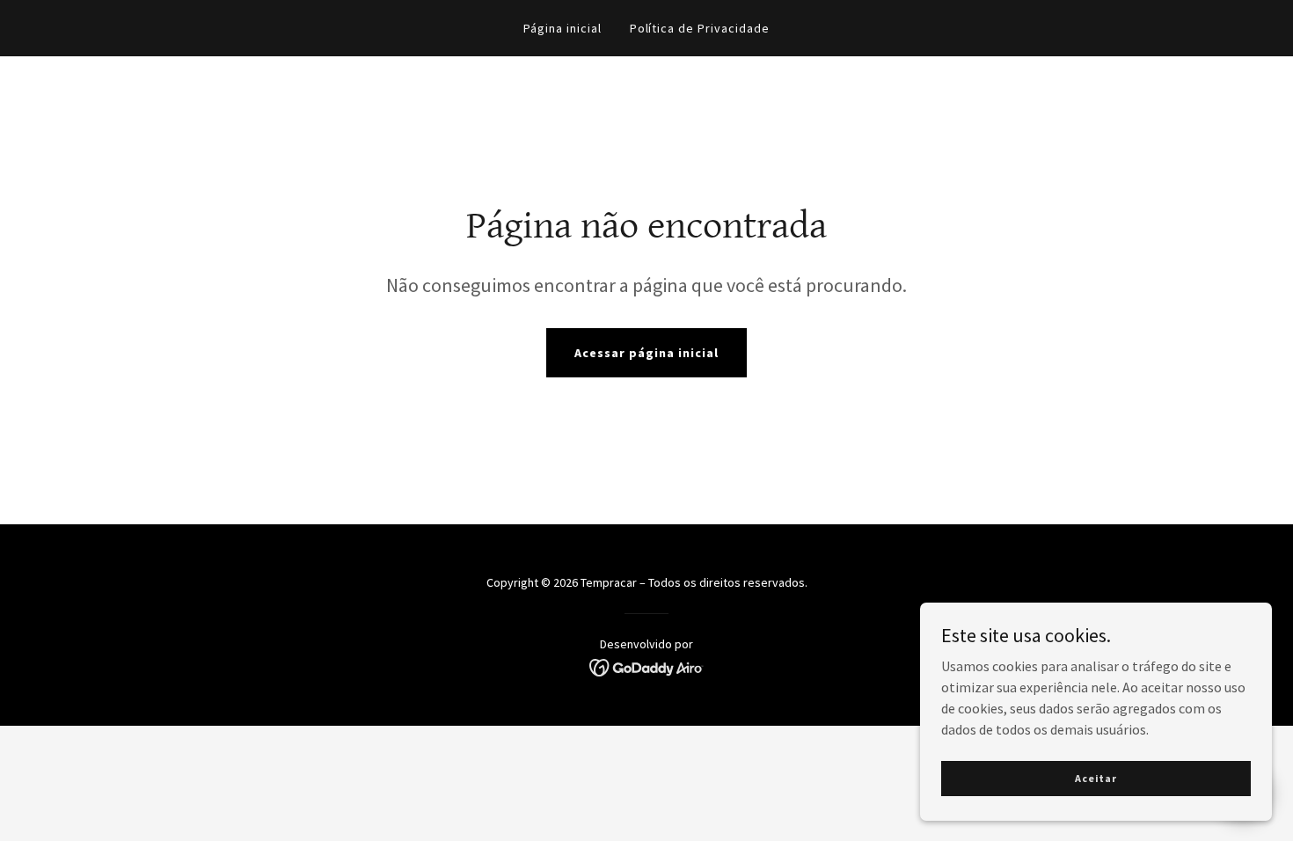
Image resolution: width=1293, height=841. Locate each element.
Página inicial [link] (562, 28)
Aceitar (1096, 778)
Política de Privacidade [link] (700, 28)
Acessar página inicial (646, 353)
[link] (647, 666)
